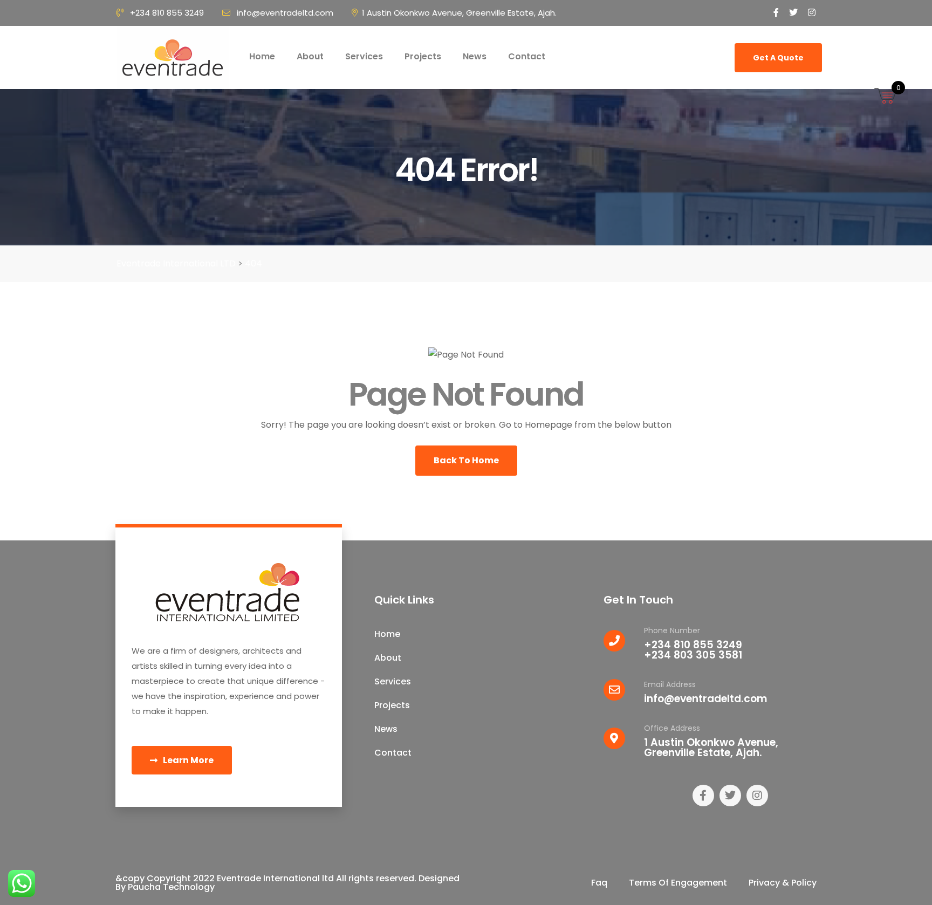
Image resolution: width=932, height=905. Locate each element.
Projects (423, 56)
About (310, 56)
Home (262, 56)
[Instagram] (757, 795)
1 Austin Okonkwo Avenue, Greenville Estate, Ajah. (459, 12)
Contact (526, 56)
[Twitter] (730, 795)
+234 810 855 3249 (167, 12)
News (474, 56)
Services (364, 56)
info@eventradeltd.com (285, 12)
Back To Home (466, 460)
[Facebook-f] (703, 795)
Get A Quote (778, 57)
